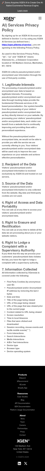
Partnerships (23, 428)
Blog (22, 400)
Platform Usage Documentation (22, 409)
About (23, 415)
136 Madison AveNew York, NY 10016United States (22, 448)
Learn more (23, 10)
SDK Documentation (22, 406)
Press (22, 431)
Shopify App (22, 387)
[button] (40, 18)
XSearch (22, 378)
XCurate (22, 384)
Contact (23, 435)
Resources (22, 393)
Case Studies (22, 396)
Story (22, 418)
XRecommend (22, 381)
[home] (9, 18)
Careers (22, 425)
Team (22, 422)
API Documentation (22, 403)
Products (22, 374)
